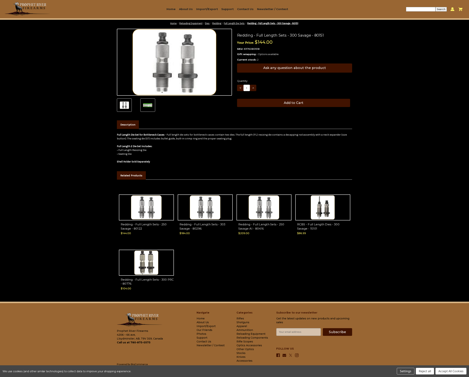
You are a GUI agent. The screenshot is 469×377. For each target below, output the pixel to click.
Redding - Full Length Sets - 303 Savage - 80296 (203, 226)
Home (171, 9)
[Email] (284, 355)
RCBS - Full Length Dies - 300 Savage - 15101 (318, 226)
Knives (241, 357)
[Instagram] (297, 355)
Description (127, 124)
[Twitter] (290, 355)
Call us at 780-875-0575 (133, 342)
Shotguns (243, 322)
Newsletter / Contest (272, 9)
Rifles (240, 318)
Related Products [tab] (131, 175)
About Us (186, 9)
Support (227, 9)
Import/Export (207, 9)
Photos (201, 333)
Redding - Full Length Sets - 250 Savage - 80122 (144, 226)
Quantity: (242, 80)
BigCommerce (139, 364)
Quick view (146, 204)
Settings (405, 371)
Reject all (425, 371)
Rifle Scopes (245, 341)
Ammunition (245, 330)
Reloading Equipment (251, 333)
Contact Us (245, 9)
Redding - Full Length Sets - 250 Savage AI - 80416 (261, 226)
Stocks (241, 353)
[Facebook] (278, 355)
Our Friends (204, 330)
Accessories (244, 360)
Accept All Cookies (451, 371)
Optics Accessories (249, 345)
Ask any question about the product (294, 68)
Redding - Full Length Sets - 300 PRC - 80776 (147, 282)
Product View (146, 210)
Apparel (242, 326)
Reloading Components (252, 337)
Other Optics (245, 349)
